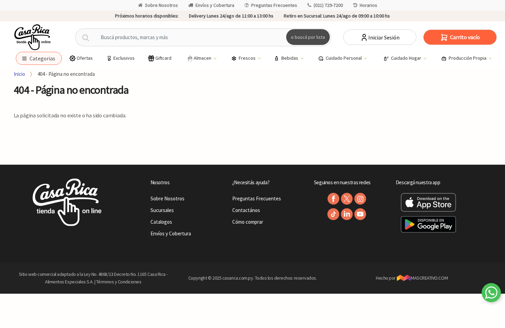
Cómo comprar (247, 222)
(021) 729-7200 (328, 5)
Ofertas (85, 58)
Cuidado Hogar (406, 58)
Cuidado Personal (344, 58)
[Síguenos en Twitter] (347, 199)
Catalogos (161, 222)
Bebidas (290, 58)
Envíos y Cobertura (214, 5)
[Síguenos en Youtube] (360, 214)
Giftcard (163, 58)
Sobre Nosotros (161, 5)
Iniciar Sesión (384, 37)
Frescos (248, 58)
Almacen (203, 58)
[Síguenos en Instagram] (360, 199)
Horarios (368, 5)
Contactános (246, 210)
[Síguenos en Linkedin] (347, 214)
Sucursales (162, 210)
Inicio (19, 74)
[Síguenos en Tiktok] (333, 214)
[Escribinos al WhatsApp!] (491, 294)
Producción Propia (468, 58)
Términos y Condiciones (119, 282)
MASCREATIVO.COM (429, 278)
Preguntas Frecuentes (274, 5)
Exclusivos (124, 58)
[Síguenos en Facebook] (333, 199)
